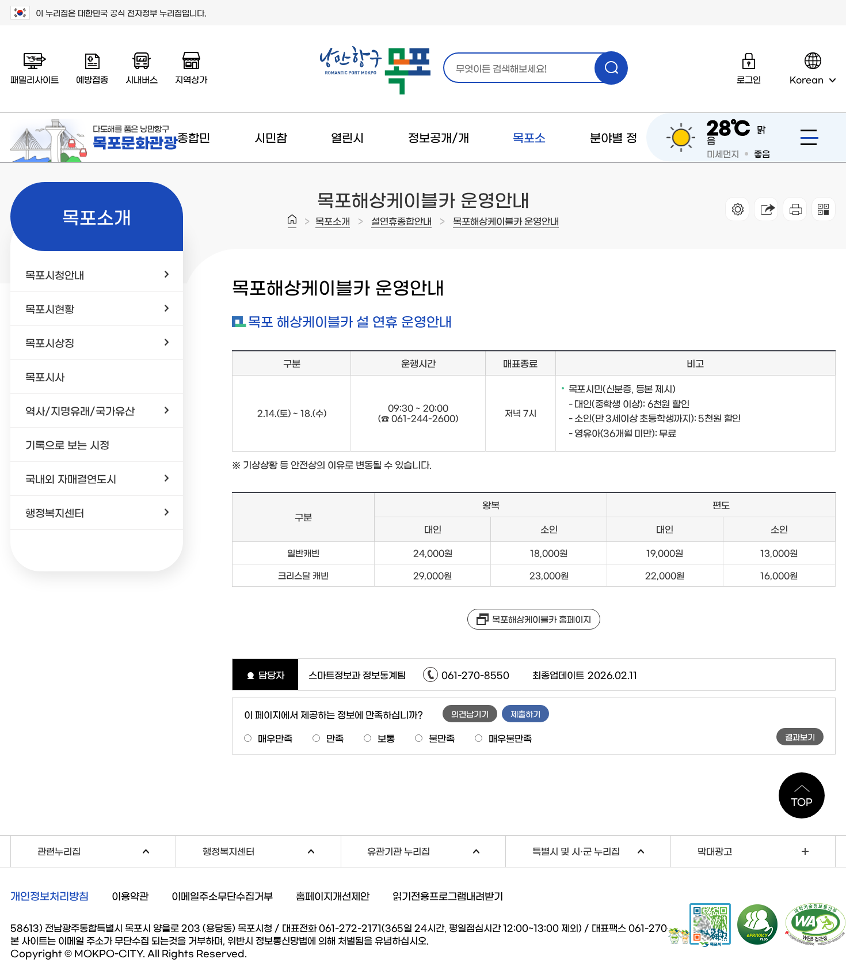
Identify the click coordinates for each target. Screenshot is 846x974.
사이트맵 (809, 137)
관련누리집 (106, 849)
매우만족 (275, 737)
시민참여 (270, 161)
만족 (335, 737)
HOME (292, 221)
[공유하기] (766, 209)
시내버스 (141, 79)
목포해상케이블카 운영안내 (506, 220)
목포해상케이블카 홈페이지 (541, 619)
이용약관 (130, 895)
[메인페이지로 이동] (375, 70)
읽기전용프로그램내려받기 (447, 895)
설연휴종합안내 (401, 220)
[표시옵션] (737, 209)
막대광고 (715, 850)
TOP (802, 801)
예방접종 (92, 79)
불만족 (442, 737)
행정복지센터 (272, 849)
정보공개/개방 (438, 161)
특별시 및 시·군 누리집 (601, 849)
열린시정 (347, 161)
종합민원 (193, 161)
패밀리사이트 (34, 79)
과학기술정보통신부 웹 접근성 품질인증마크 (815, 924)
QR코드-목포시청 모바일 (699, 925)
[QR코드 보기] (823, 209)
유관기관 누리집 (436, 849)
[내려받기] (795, 209)
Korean (807, 79)
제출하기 (525, 714)
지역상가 (191, 79)
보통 (386, 737)
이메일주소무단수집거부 (222, 895)
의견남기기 (470, 714)
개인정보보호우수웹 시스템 (758, 924)
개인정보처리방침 (49, 895)
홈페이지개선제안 (332, 895)
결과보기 (800, 737)
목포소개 (529, 161)
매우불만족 (510, 737)
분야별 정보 (613, 161)
